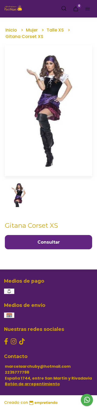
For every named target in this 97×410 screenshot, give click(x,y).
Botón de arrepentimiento (32, 384)
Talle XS (56, 30)
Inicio (11, 30)
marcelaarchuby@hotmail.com (38, 366)
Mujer (32, 30)
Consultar (48, 242)
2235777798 (17, 372)
